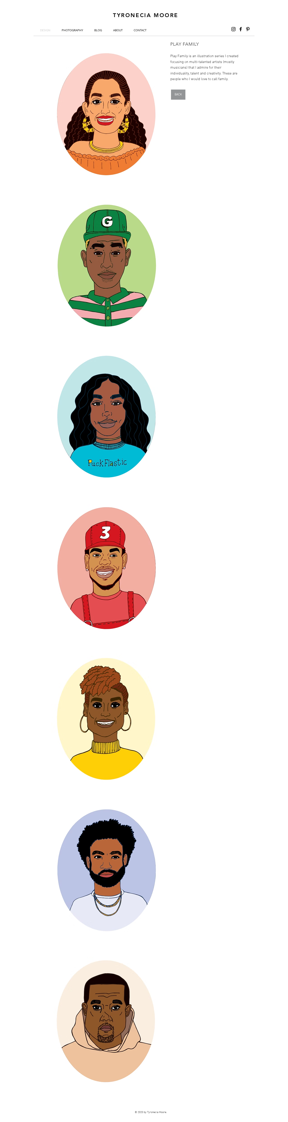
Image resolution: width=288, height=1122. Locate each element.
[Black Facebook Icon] (240, 29)
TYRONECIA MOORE (145, 15)
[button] (106, 114)
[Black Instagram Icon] (233, 29)
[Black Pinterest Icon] (248, 29)
